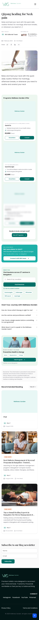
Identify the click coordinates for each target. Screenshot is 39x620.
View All (32, 387)
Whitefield (29, 292)
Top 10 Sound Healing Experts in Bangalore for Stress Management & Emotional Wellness (18, 514)
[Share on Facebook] (11, 44)
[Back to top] (35, 616)
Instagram (7, 597)
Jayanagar (17, 296)
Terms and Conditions (30, 608)
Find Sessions (19, 284)
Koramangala (8, 292)
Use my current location (12, 288)
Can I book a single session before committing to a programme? (18, 321)
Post (5, 417)
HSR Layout (8, 296)
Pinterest (32, 597)
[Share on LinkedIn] (14, 44)
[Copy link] (18, 44)
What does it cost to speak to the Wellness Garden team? (16, 328)
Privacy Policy (6, 608)
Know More (12, 137)
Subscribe (8, 561)
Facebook (16, 597)
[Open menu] (35, 4)
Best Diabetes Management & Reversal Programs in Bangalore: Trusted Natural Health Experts (19, 462)
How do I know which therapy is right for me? (17, 310)
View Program (18, 359)
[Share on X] (7, 44)
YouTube (24, 597)
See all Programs (18, 235)
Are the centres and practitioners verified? (16, 315)
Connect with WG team (18, 258)
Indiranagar (19, 292)
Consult (27, 137)
